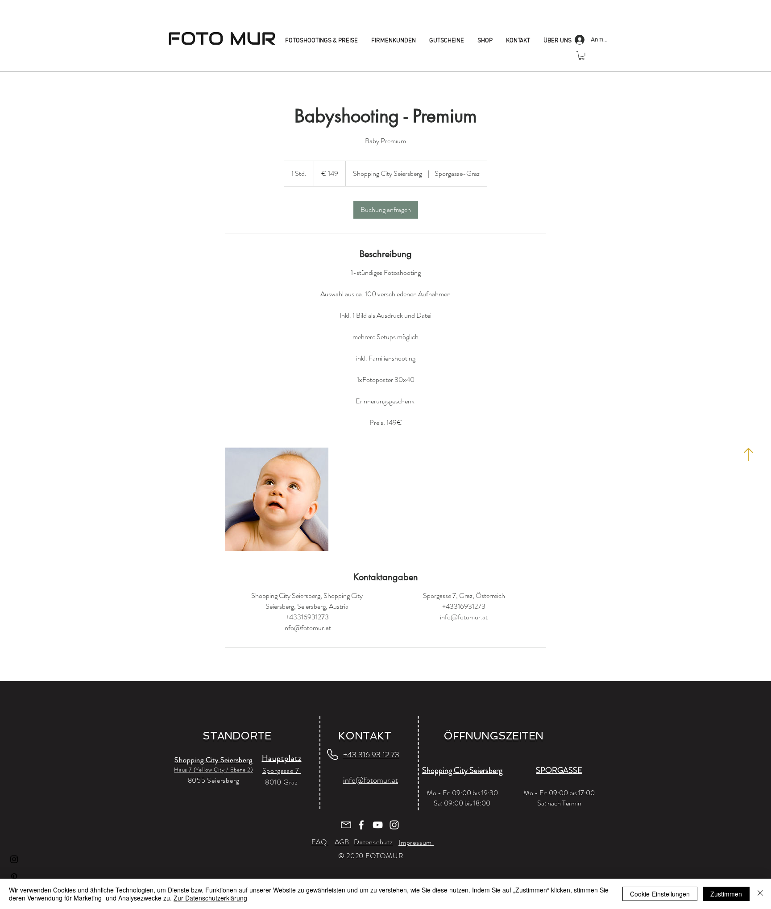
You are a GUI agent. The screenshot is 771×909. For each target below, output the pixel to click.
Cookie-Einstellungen (660, 893)
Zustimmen (726, 893)
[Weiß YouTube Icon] (378, 825)
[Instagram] (14, 859)
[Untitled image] (276, 499)
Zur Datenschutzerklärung (210, 897)
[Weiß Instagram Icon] (394, 825)
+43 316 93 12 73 (371, 754)
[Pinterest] (14, 877)
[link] (385, 210)
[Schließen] (760, 894)
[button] (581, 55)
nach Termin (564, 803)
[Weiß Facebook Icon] (361, 825)
